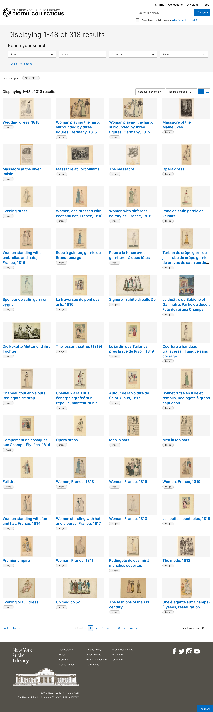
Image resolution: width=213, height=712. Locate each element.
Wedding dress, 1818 (21, 122)
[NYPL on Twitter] (181, 651)
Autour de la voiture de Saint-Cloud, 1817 (129, 395)
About (206, 4)
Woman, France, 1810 (128, 518)
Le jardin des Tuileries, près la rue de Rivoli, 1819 (131, 349)
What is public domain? (184, 20)
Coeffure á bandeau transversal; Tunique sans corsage (185, 351)
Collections (175, 4)
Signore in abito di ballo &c (132, 299)
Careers (63, 659)
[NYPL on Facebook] (174, 651)
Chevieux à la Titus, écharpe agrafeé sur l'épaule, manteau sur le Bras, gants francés (77, 400)
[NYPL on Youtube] (196, 651)
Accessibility (66, 649)
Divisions (193, 4)
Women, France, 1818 (75, 481)
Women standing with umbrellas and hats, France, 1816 (22, 257)
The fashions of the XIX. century (129, 604)
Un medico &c (68, 602)
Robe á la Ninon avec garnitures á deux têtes (129, 255)
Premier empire (16, 560)
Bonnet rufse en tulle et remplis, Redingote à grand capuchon (186, 398)
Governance (92, 664)
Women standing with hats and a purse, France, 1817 (79, 521)
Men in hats (119, 440)
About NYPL (118, 654)
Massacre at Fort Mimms (78, 169)
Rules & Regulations (122, 649)
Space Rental (66, 664)
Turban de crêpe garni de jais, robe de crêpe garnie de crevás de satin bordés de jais (185, 260)
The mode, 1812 (176, 560)
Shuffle (159, 4)
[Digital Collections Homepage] (33, 12)
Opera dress (173, 169)
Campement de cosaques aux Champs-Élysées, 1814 (26, 442)
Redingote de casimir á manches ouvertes (129, 563)
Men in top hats (175, 440)
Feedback (205, 708)
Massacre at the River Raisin (22, 171)
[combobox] (165, 12)
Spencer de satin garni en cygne (25, 302)
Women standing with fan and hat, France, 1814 (25, 521)
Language (117, 659)
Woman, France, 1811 (74, 560)
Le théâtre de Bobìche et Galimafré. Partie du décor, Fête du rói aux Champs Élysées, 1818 (186, 306)
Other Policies (93, 654)
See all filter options (21, 63)
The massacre (121, 169)
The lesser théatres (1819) (79, 346)
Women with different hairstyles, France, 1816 (130, 213)
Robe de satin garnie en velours (183, 213)
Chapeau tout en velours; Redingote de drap (25, 395)
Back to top (10, 628)
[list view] (207, 91)
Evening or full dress (20, 602)
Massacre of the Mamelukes (176, 124)
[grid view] (201, 91)
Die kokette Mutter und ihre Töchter (27, 349)
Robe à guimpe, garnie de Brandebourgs (78, 255)
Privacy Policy (93, 649)
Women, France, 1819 (128, 481)
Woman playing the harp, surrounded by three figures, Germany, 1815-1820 (78, 129)
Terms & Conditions (96, 659)
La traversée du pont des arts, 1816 (78, 302)
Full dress (11, 481)
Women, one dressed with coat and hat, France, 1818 (79, 213)
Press (62, 654)
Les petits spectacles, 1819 (186, 518)
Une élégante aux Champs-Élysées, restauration (186, 604)
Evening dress (15, 211)
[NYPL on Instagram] (189, 651)
